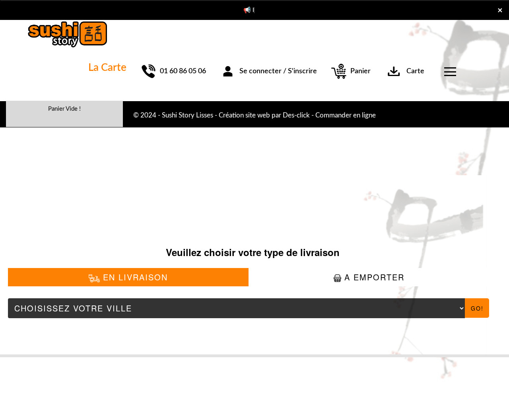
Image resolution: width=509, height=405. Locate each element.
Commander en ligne (345, 115)
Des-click (296, 115)
